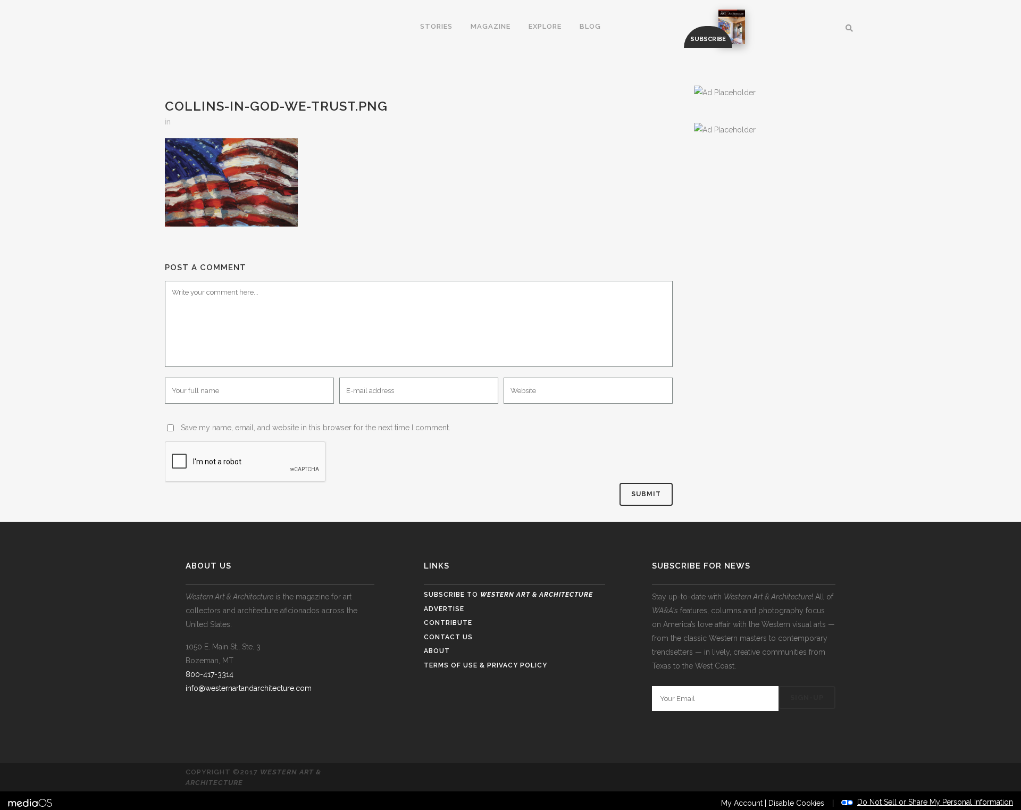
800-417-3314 (209, 674)
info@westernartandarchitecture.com (249, 688)
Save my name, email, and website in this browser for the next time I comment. (315, 427)
